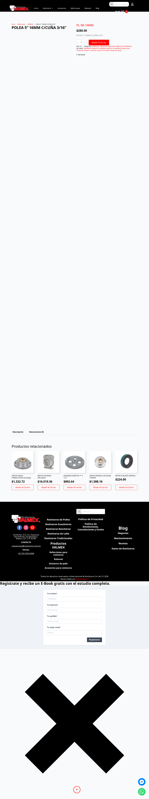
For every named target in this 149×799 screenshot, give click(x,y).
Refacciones (75, 8)
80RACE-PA (110, 48)
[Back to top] (76, 789)
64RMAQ (103, 48)
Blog (97, 8)
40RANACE (103, 46)
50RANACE (128, 46)
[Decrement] (78, 42)
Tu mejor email (53, 627)
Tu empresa (52, 605)
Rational (88, 8)
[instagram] (26, 527)
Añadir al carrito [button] (22, 487)
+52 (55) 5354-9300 (26, 553)
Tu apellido (52, 616)
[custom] (32, 527)
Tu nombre (52, 594)
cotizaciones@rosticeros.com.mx (26, 546)
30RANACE (95, 46)
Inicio (36, 8)
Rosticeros (47, 8)
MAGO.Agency (82, 579)
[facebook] (19, 527)
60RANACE (87, 48)
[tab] (18, 432)
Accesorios (62, 8)
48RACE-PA (120, 46)
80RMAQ (30, 24)
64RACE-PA (95, 48)
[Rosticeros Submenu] (53, 8)
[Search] (111, 4)
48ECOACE (111, 46)
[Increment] (84, 42)
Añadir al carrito (99, 42)
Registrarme (94, 640)
